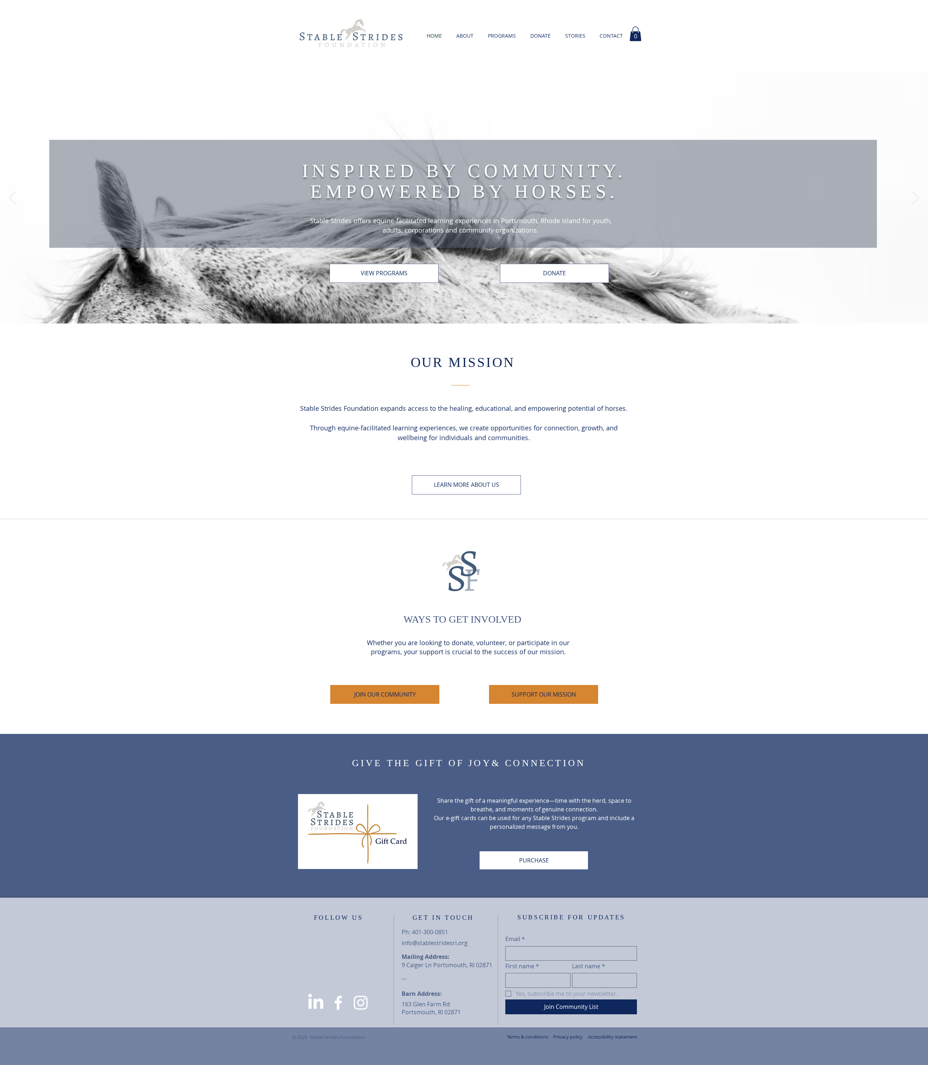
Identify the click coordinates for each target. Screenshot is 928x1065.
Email (515, 939)
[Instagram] (360, 1002)
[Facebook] (338, 1002)
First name (522, 966)
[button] (575, 35)
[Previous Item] (12, 198)
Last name (588, 966)
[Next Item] (915, 198)
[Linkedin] (315, 1002)
